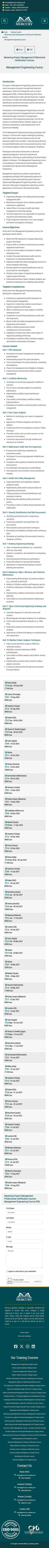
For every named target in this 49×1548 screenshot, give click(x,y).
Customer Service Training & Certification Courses (24, 1449)
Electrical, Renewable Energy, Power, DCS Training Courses (24, 1389)
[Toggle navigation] (4, 20)
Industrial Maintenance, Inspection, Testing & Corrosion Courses (25, 1403)
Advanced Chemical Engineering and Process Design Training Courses (24, 1407)
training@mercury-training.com (15, 2)
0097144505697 (26, 1478)
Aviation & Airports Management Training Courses (24, 1453)
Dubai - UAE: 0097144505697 (14, 5)
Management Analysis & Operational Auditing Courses (25, 1382)
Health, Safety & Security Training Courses (24, 1375)
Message (9, 1246)
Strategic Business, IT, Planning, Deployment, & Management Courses (24, 1396)
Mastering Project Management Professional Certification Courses (24, 1421)
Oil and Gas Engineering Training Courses (24, 1371)
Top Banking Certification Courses (25, 1456)
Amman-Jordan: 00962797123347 (16, 10)
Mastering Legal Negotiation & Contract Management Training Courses (24, 1414)
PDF (31, 49)
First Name (10, 1208)
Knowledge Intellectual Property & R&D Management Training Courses (24, 1400)
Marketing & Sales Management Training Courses (24, 1410)
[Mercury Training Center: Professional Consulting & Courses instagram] (27, 1347)
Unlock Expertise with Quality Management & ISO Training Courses (24, 1424)
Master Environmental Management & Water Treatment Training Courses (24, 1392)
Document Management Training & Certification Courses (24, 1442)
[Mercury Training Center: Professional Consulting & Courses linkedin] (33, 1347)
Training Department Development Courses (24, 1438)
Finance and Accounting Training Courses (24, 1368)
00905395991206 (26, 1490)
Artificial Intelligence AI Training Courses (24, 1460)
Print (20, 49)
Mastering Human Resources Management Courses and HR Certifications (24, 1435)
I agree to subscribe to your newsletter (22, 1271)
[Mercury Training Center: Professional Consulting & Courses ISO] (10, 1529)
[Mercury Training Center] (24, 1296)
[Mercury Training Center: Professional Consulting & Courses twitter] (22, 1347)
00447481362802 (26, 1515)
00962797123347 (26, 1503)
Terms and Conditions (24, 1336)
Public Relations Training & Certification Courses (24, 1445)
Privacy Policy (24, 1332)
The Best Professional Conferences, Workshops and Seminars (24, 1378)
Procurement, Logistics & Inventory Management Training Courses (24, 1417)
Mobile (8, 1227)
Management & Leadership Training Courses (24, 1364)
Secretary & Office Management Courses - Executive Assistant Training (24, 1428)
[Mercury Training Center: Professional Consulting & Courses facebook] (15, 1347)
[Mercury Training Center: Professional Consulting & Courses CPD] (33, 1529)
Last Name (10, 1218)
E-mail (8, 1237)
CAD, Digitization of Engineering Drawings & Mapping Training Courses (24, 1385)
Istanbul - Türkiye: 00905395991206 (16, 7)
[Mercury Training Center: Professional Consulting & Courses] (25, 20)
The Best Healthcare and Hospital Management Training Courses (24, 1431)
